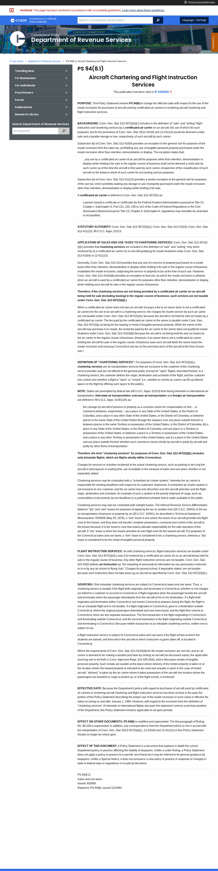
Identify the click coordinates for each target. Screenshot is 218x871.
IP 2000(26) (162, 91)
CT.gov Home (16, 61)
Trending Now (24, 71)
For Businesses (25, 78)
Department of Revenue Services (44, 61)
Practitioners (24, 93)
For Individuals (25, 85)
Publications (23, 107)
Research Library (27, 114)
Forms (19, 100)
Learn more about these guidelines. (143, 10)
